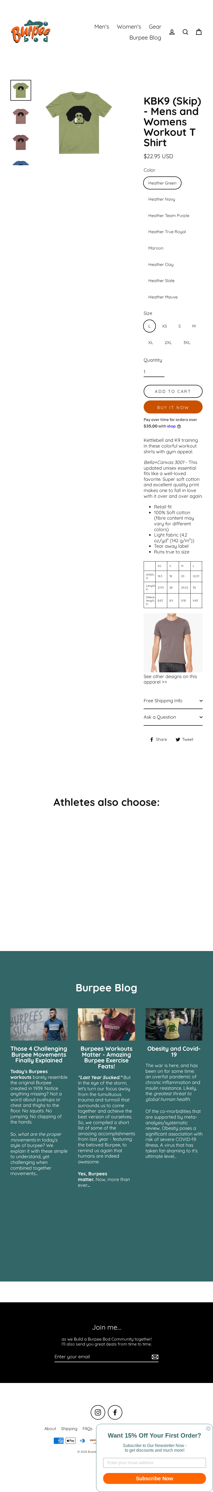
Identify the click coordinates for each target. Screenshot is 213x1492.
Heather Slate (161, 280)
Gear (155, 26)
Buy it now (173, 407)
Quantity (153, 360)
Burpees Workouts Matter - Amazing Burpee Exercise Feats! (106, 1057)
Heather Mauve (163, 296)
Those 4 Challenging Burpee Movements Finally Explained (38, 1054)
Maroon (155, 248)
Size (148, 313)
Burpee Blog (145, 37)
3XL (186, 342)
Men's (101, 26)
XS (164, 326)
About (50, 1428)
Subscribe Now (154, 1478)
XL (150, 342)
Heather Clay (161, 264)
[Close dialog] (208, 1428)
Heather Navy (161, 199)
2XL (168, 342)
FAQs (87, 1428)
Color (149, 170)
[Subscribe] (154, 1357)
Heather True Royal (167, 231)
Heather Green (162, 183)
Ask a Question (160, 717)
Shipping (69, 1428)
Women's (129, 26)
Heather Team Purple (168, 215)
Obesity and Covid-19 (174, 1051)
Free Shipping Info (163, 701)
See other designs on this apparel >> (170, 679)
